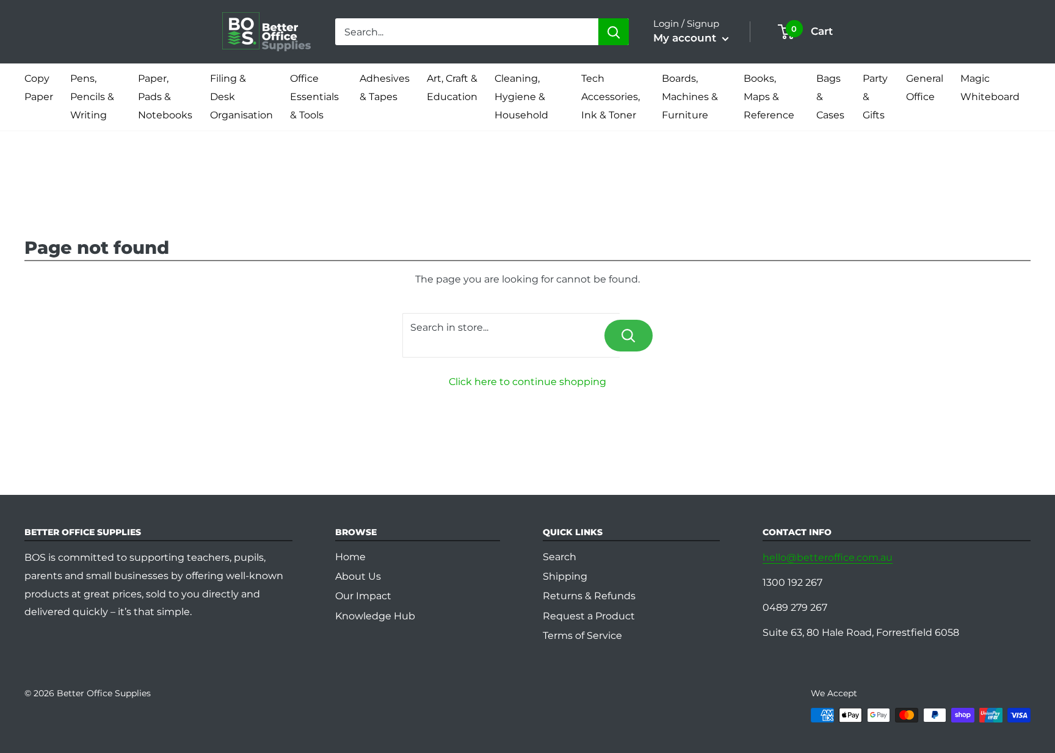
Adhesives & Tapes (385, 88)
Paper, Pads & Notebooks (165, 97)
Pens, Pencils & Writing (92, 97)
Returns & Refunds (589, 596)
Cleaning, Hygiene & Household (521, 97)
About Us (358, 576)
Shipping (565, 576)
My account (686, 38)
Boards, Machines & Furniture (690, 97)
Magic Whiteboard (990, 88)
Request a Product (589, 616)
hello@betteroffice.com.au (828, 557)
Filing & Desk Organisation (241, 97)
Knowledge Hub (375, 616)
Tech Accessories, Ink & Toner (610, 97)
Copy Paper (38, 88)
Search (559, 557)
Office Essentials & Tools (314, 97)
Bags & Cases (830, 97)
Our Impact (363, 596)
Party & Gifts (875, 97)
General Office (924, 88)
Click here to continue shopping (527, 381)
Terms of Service (582, 635)
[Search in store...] (628, 335)
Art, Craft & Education (452, 88)
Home (350, 557)
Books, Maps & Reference (769, 97)
